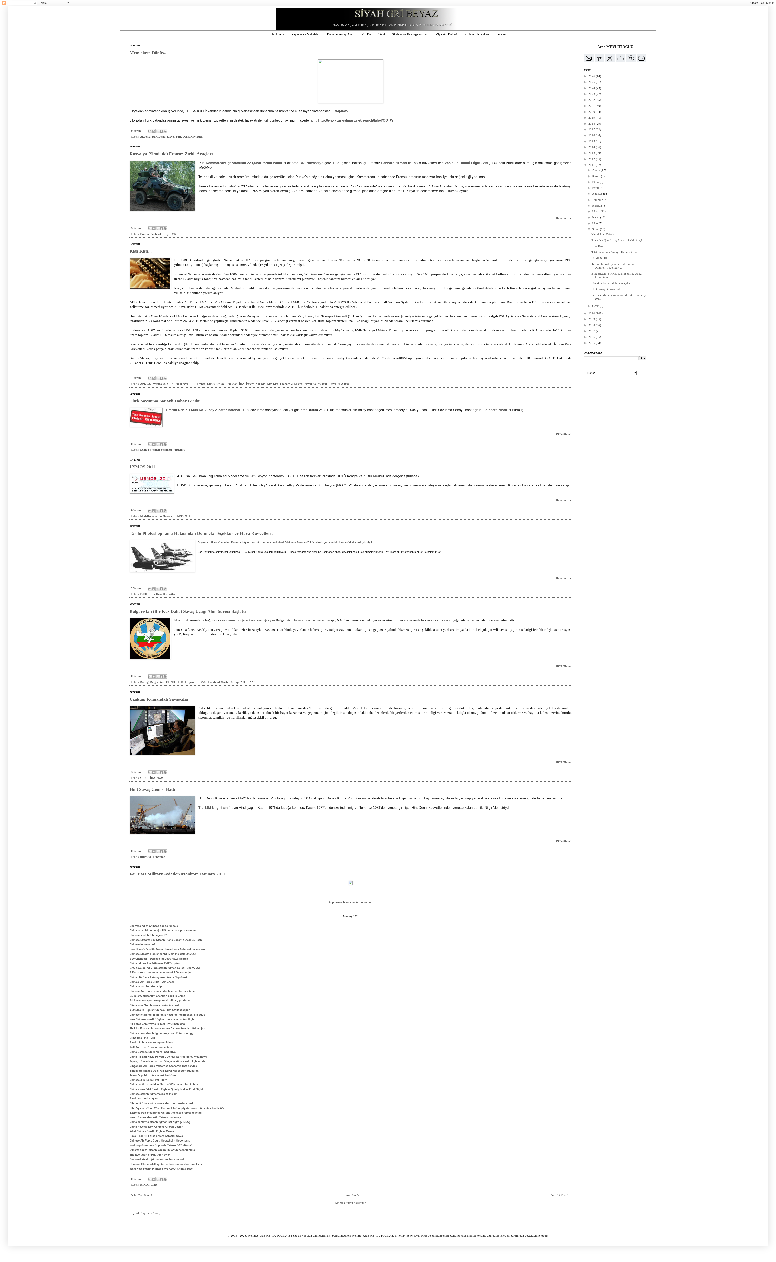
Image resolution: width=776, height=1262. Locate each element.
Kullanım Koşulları (476, 34)
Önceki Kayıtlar (561, 1195)
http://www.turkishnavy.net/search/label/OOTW (355, 120)
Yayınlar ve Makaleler (305, 34)
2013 (592, 153)
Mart (595, 223)
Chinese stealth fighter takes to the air (153, 1093)
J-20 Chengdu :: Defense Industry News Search (159, 958)
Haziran (597, 205)
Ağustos (597, 193)
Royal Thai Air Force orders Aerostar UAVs (156, 1135)
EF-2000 (171, 682)
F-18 (180, 682)
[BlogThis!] (154, 131)
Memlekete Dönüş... (149, 52)
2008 (592, 325)
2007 (592, 331)
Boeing (144, 682)
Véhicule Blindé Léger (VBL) (467, 163)
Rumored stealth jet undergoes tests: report (157, 1159)
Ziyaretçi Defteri (446, 34)
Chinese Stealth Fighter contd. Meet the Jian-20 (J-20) (163, 953)
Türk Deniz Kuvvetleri (189, 136)
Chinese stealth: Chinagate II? (148, 935)
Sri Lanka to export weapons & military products (160, 1000)
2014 (592, 147)
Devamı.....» (564, 218)
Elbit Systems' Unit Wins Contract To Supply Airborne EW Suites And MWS (177, 1108)
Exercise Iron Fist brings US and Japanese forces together (166, 1112)
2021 (592, 105)
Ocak (596, 306)
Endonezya (181, 383)
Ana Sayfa (352, 1195)
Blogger (505, 1235)
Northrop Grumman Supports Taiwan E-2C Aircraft (161, 1145)
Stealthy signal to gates (144, 1098)
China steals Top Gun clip (146, 986)
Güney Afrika (215, 383)
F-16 (192, 383)
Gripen (189, 682)
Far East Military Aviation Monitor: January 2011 (177, 873)
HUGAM (201, 682)
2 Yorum (136, 588)
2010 (592, 313)
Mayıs (596, 211)
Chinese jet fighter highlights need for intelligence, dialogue (167, 1014)
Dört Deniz (158, 136)
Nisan (596, 217)
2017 (592, 129)
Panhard (155, 234)
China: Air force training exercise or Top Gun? (158, 977)
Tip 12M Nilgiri (210, 807)
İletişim (501, 34)
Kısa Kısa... (141, 251)
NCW (160, 777)
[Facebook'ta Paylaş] (161, 131)
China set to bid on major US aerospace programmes (163, 930)
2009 (592, 319)
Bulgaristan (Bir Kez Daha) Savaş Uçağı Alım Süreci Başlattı (188, 611)
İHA (241, 383)
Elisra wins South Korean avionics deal (154, 1005)
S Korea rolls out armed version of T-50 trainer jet (160, 972)
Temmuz (598, 199)
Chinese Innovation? (142, 944)
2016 (592, 135)
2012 (592, 159)
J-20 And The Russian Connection (151, 1047)
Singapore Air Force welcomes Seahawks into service (163, 1066)
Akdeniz (145, 136)
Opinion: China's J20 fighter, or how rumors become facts (166, 1164)
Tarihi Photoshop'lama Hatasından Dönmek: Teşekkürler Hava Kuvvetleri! (201, 533)
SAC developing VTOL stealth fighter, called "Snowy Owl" (166, 967)
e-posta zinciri (496, 410)
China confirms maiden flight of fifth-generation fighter (164, 1084)
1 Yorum (136, 377)
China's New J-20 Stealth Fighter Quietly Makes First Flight (166, 1089)
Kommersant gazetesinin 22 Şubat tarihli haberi (244, 163)
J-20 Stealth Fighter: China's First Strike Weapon (160, 1010)
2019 (592, 117)
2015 (592, 141)
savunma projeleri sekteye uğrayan (248, 620)
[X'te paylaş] (157, 131)
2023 (592, 94)
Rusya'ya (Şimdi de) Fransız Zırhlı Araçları (171, 153)
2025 (592, 82)
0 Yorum (136, 130)
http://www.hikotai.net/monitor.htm (350, 902)
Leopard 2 (286, 383)
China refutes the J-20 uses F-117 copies (155, 963)
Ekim (596, 182)
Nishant (322, 383)
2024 (592, 88)
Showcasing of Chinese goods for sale (154, 925)
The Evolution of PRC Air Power (150, 1154)
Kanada (260, 383)
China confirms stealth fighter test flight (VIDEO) (160, 1122)
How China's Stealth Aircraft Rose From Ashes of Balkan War (168, 949)
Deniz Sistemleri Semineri (156, 449)
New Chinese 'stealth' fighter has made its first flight (162, 1019)
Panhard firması (394, 163)
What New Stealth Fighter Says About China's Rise (161, 1168)
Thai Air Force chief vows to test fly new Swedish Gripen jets (168, 1028)
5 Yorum (136, 228)
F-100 (143, 594)
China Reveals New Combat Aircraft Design (156, 1126)
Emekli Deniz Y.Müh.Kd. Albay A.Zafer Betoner (203, 410)
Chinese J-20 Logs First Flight (148, 1079)
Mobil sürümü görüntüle (350, 1202)
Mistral (298, 383)
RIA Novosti (309, 163)
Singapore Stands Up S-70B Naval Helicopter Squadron (164, 1070)
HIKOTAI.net (148, 1184)
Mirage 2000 (238, 682)
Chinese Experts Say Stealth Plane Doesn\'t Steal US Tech (166, 939)
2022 (592, 99)
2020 (592, 111)
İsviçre (250, 383)
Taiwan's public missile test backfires (153, 1075)
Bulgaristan (157, 682)
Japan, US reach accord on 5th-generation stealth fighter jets (167, 1061)
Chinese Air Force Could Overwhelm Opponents (160, 1140)
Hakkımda (277, 34)
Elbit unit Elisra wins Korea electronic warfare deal (161, 1103)
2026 (592, 76)
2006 (592, 337)
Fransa (144, 234)
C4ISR (144, 777)
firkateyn (146, 856)
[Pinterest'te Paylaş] (165, 131)
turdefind (179, 449)
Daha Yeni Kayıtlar (142, 1195)
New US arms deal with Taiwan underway (155, 1117)
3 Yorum (136, 772)
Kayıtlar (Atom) (150, 1213)
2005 (592, 343)
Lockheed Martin (218, 682)
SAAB (251, 682)
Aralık (596, 170)
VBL (174, 234)
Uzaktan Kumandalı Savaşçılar (159, 699)
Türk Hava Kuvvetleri (162, 594)
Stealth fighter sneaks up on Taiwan (152, 1042)
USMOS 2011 (142, 466)
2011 (592, 165)
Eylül (596, 187)
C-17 (170, 383)
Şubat (596, 229)
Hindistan (231, 383)
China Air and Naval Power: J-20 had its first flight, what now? (168, 1056)
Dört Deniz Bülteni (372, 34)
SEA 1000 (343, 383)
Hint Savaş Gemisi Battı (152, 789)
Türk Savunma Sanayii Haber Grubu (165, 400)
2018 (592, 123)
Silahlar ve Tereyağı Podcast (410, 34)
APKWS (145, 383)
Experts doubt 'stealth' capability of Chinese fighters (162, 1149)
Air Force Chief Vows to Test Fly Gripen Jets (157, 1023)
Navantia (310, 383)
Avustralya (159, 383)
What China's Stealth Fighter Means (152, 1131)
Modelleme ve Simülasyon (156, 516)
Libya (170, 136)
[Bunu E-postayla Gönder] (150, 131)
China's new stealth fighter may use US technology (161, 1033)
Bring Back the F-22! (142, 1037)
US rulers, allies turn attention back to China (157, 995)
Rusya (166, 234)
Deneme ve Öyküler (340, 34)
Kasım (596, 176)
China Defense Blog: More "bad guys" (153, 1051)
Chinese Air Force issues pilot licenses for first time (162, 991)
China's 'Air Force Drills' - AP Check (152, 981)
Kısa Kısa (272, 383)
